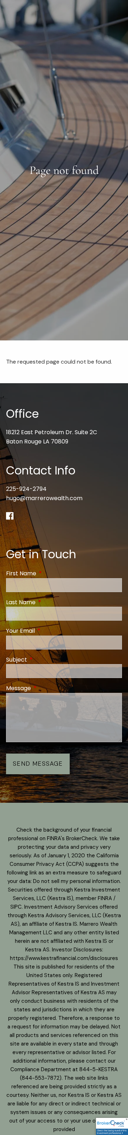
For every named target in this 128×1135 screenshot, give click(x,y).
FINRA (105, 898)
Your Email (49, 631)
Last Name (49, 602)
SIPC (16, 906)
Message (47, 688)
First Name (49, 573)
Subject (45, 660)
